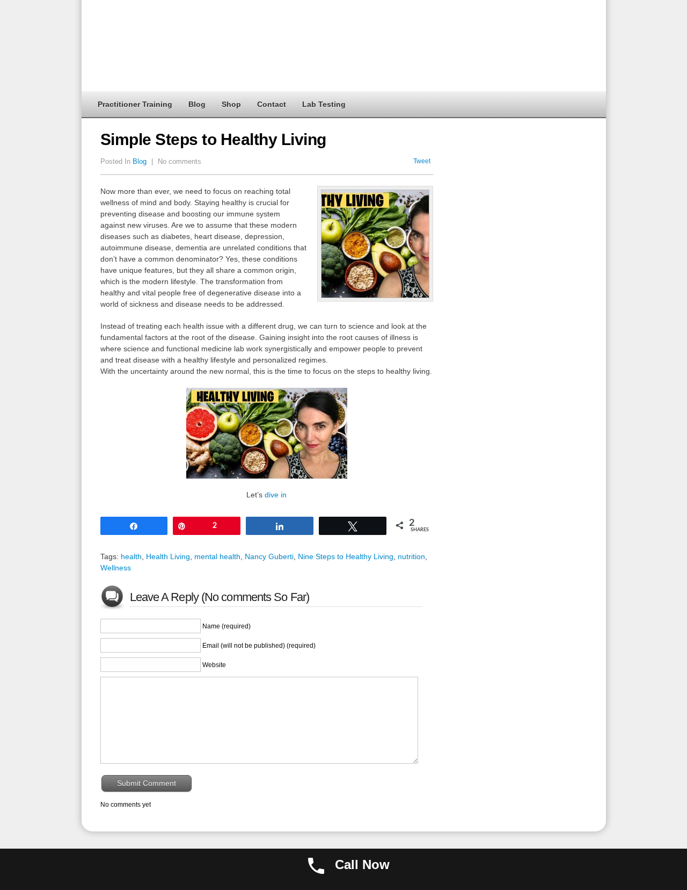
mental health (217, 556)
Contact (271, 104)
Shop (231, 104)
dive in (276, 494)
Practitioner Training (135, 104)
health (131, 556)
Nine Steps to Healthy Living (345, 556)
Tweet (421, 161)
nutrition (411, 556)
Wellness (115, 567)
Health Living (168, 556)
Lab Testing (324, 104)
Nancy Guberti (269, 556)
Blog (197, 104)
